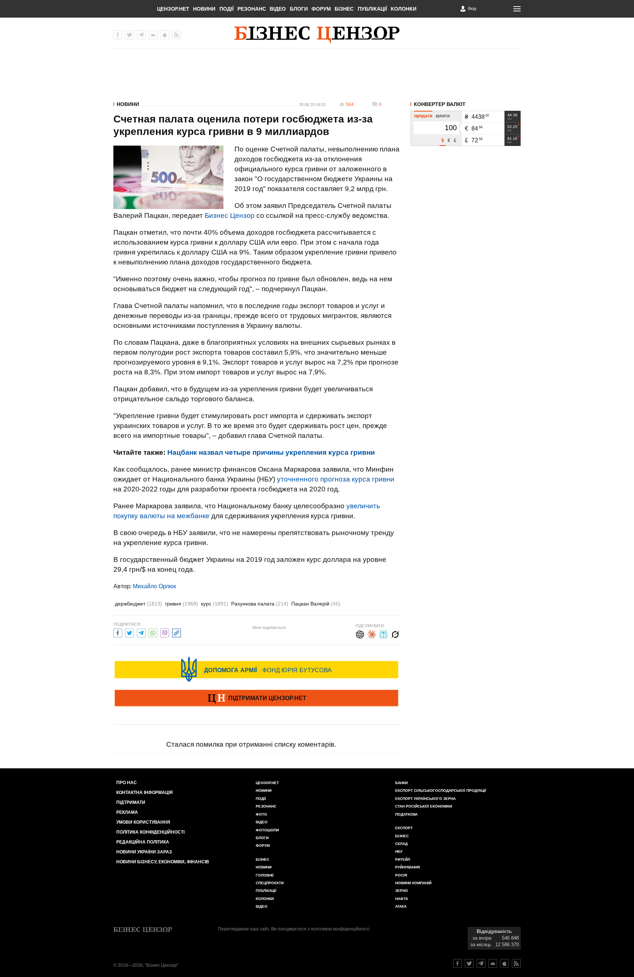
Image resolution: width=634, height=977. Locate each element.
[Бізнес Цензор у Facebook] (117, 34)
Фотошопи (267, 830)
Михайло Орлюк (154, 586)
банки (401, 783)
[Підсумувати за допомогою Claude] (371, 633)
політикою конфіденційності (340, 929)
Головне (265, 875)
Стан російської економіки (423, 806)
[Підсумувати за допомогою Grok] (395, 633)
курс (214, 604)
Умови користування (143, 822)
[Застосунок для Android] (153, 34)
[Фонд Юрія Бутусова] (256, 669)
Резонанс (251, 9)
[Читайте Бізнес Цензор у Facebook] (457, 963)
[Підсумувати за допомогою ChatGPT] (360, 633)
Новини (204, 9)
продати (423, 115)
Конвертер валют (440, 104)
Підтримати (130, 802)
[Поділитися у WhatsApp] (153, 632)
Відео (278, 9)
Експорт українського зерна (425, 799)
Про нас (126, 782)
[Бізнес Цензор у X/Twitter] (129, 34)
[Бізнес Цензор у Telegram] (141, 34)
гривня (181, 604)
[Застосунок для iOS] (164, 34)
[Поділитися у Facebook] (117, 632)
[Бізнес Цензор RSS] (176, 34)
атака (401, 906)
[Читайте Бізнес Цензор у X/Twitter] (469, 963)
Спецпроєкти (270, 883)
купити (443, 115)
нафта (401, 899)
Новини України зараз (144, 852)
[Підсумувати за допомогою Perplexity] (383, 633)
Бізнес (344, 9)
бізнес (402, 836)
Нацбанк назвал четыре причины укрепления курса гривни (271, 452)
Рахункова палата (259, 604)
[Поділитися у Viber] (164, 632)
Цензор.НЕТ (173, 9)
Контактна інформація (144, 792)
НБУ (398, 851)
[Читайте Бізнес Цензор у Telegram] (481, 963)
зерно (401, 891)
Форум (321, 9)
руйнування (407, 867)
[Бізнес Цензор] (317, 34)
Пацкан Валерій (315, 604)
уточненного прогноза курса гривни (335, 479)
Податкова (406, 814)
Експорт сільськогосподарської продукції (440, 790)
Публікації (372, 9)
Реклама (127, 812)
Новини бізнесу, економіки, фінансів (162, 861)
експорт (404, 828)
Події (226, 9)
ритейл (402, 859)
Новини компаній (413, 883)
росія (401, 875)
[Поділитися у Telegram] (141, 632)
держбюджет (138, 604)
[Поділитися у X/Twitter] (129, 632)
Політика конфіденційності (150, 832)
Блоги (299, 9)
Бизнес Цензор (230, 215)
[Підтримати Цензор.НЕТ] (256, 698)
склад (401, 844)
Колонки (403, 9)
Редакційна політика (142, 842)
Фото (261, 814)
